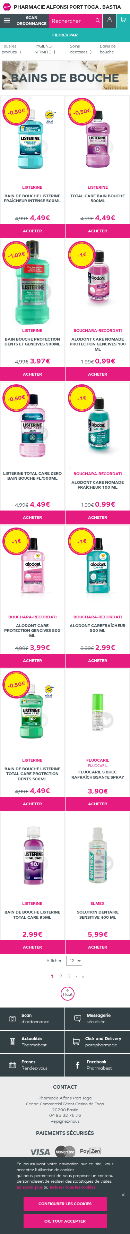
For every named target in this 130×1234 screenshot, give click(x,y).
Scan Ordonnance (31, 20)
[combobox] (74, 20)
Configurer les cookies (65, 1203)
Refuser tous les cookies (72, 1187)
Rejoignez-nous (65, 1121)
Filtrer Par (65, 35)
